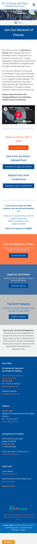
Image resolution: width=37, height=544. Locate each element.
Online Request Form (10, 421)
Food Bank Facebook (10, 454)
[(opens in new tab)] (19, 508)
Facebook (13, 474)
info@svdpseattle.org (10, 386)
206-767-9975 (7, 381)
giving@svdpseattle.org (11, 394)
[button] (18, 316)
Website (5, 474)
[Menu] (34, 5)
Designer (23, 530)
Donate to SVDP (8, 486)
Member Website (8, 481)
